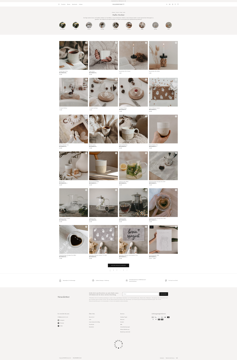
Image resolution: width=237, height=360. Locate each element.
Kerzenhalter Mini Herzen (124, 71)
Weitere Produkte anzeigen (118, 265)
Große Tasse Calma (63, 71)
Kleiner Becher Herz (153, 144)
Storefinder (91, 324)
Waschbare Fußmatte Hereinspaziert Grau (128, 255)
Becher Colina (92, 144)
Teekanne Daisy (122, 218)
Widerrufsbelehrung (124, 329)
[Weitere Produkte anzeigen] (126, 270)
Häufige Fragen (123, 317)
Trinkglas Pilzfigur (123, 108)
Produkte (63, 4)
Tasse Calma (92, 71)
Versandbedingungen (125, 326)
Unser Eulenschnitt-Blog (94, 322)
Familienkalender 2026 (154, 255)
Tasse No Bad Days (123, 144)
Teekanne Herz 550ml (123, 181)
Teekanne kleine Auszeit (64, 218)
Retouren (122, 319)
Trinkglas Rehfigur (63, 108)
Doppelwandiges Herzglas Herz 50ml (157, 181)
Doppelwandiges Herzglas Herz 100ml (157, 218)
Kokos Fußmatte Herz (64, 144)
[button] (167, 4)
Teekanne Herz (92, 218)
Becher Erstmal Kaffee (94, 181)
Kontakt (122, 322)
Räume (68, 4)
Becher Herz (62, 181)
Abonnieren (164, 294)
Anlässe (81, 4)
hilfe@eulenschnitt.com (63, 317)
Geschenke (74, 4)
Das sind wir (91, 317)
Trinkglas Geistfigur (93, 108)
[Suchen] (167, 4)
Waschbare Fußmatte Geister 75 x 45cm (98, 255)
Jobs (90, 319)
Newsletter (91, 326)
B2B (121, 324)
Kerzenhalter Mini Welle (154, 71)
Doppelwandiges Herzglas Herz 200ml (67, 255)
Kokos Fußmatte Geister (154, 108)
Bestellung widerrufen (125, 331)
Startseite (113, 12)
